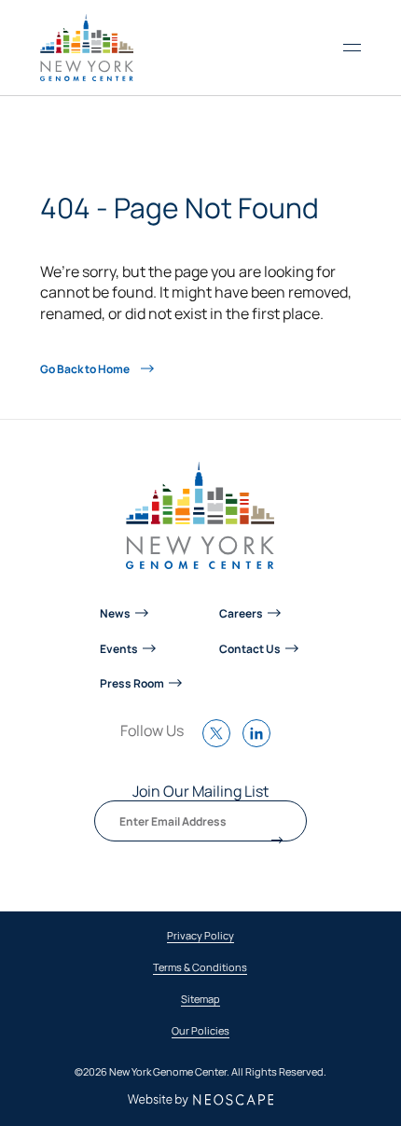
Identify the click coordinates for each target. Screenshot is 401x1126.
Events (119, 648)
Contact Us (250, 648)
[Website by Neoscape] (201, 1100)
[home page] (86, 47)
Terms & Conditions (200, 968)
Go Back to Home (85, 369)
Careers (241, 613)
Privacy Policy (200, 936)
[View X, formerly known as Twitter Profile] (221, 742)
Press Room (132, 682)
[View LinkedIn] (261, 742)
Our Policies (200, 1031)
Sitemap (200, 1000)
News (115, 613)
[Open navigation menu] (352, 47)
